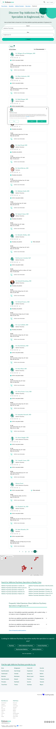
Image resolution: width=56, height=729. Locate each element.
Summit (29, 682)
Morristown (17, 676)
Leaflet (31, 575)
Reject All (32, 121)
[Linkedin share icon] (49, 722)
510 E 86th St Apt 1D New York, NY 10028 (19, 314)
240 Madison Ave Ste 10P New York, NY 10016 (20, 541)
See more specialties (27, 653)
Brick (2, 668)
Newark (16, 679)
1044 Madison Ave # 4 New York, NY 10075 (19, 247)
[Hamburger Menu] (4, 2)
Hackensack (4, 673)
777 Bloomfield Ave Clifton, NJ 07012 (18, 496)
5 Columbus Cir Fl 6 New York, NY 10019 (19, 404)
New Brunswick (5, 679)
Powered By (39, 694)
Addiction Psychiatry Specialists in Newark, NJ (12, 589)
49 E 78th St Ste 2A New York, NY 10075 (19, 291)
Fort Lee (42, 671)
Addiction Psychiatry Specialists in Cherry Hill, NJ (41, 593)
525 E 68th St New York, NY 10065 (17, 426)
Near (28, 32)
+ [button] (1, 557)
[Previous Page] (19, 551)
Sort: (39, 49)
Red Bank (16, 682)
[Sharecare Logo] (9, 2)
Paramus (29, 679)
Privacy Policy (27, 116)
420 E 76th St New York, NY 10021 (17, 381)
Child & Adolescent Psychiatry (26, 645)
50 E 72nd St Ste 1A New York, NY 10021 (19, 335)
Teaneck (42, 682)
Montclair (3, 676)
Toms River (4, 684)
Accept (42, 121)
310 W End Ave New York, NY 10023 (18, 203)
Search (44, 2)
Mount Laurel (30, 676)
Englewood (30, 671)
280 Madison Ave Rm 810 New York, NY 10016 (20, 518)
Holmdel (16, 673)
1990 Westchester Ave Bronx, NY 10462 (19, 88)
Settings (14, 121)
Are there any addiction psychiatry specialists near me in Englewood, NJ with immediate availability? (24, 625)
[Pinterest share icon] (54, 722)
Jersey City (29, 673)
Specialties (11, 6)
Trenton (16, 684)
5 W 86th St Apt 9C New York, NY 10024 (19, 134)
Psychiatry (11, 645)
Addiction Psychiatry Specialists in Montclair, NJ (13, 591)
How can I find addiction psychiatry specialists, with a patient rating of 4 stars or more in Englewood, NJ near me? (27, 613)
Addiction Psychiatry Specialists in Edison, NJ (40, 595)
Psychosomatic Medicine (22, 649)
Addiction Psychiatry (19, 6)
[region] (28, 115)
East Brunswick (5, 671)
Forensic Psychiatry (42, 645)
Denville (42, 668)
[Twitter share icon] (51, 722)
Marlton (41, 673)
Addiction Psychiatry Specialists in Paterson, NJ (40, 589)
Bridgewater (17, 668)
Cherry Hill (29, 668)
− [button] (1, 559)
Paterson (42, 679)
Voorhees (29, 684)
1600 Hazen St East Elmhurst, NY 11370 (19, 472)
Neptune (42, 676)
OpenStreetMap (36, 575)
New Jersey (28, 6)
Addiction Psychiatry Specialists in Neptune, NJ (12, 593)
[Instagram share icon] (47, 722)
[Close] (46, 108)
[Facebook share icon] (45, 722)
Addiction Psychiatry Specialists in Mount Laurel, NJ (14, 587)
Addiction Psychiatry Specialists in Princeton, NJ (40, 591)
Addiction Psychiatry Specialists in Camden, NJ (12, 585)
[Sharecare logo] (16, 721)
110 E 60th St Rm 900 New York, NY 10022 (19, 180)
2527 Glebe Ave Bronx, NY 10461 (17, 157)
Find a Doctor (4, 6)
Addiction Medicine (36, 649)
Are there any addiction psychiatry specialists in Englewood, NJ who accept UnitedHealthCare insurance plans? (26, 619)
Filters (12, 46)
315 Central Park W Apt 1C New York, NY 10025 (20, 65)
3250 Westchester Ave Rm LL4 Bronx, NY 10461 (20, 270)
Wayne (41, 684)
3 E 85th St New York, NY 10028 (17, 224)
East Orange (17, 671)
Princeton (3, 682)
